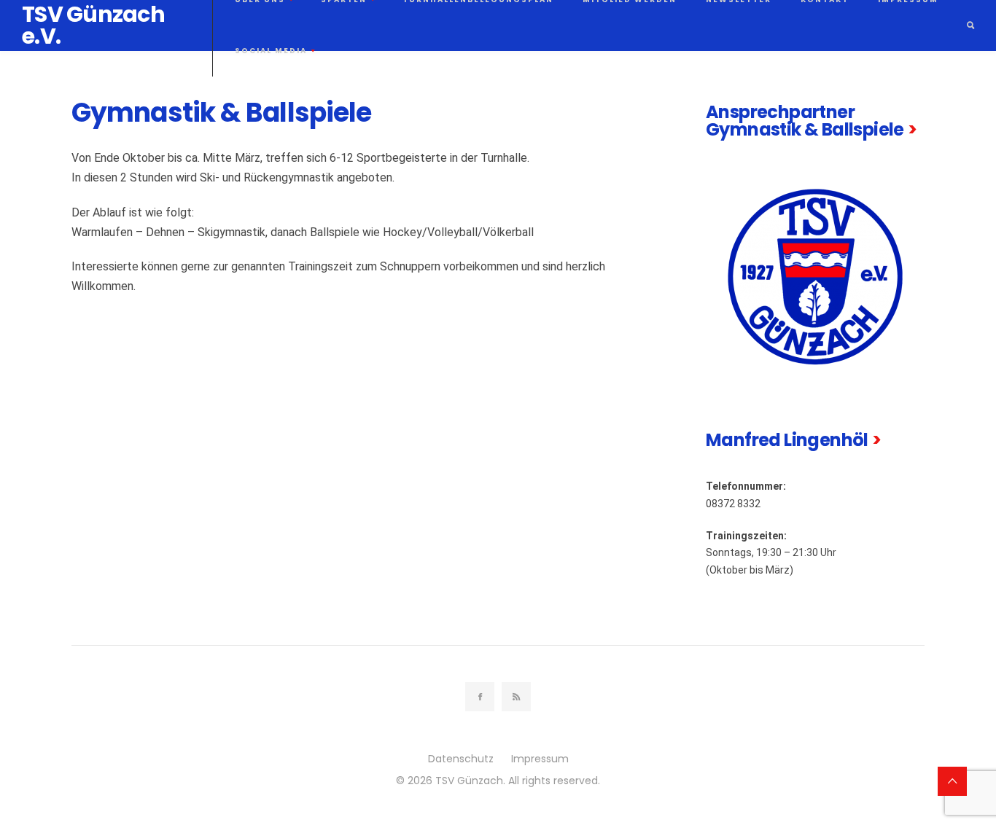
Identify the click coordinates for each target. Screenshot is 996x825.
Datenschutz (461, 758)
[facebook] (479, 696)
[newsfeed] (516, 696)
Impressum (540, 758)
